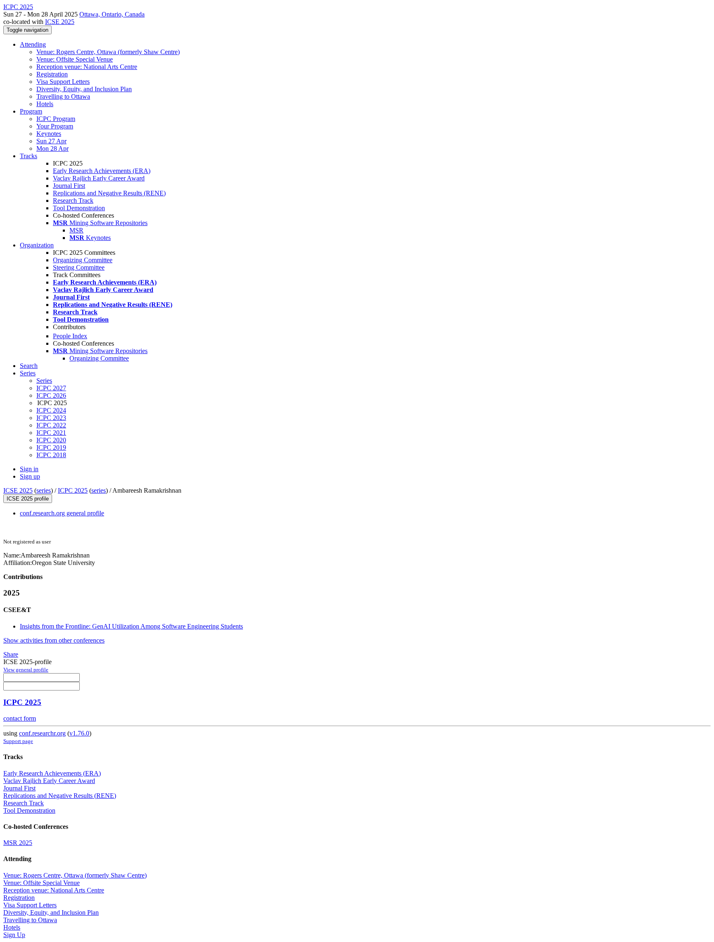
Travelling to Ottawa (63, 96)
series (43, 490)
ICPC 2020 (51, 440)
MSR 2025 (17, 842)
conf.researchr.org (42, 733)
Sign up (30, 476)
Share (10, 654)
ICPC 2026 (51, 395)
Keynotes (48, 133)
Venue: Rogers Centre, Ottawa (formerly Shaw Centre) (108, 51)
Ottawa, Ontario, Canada (112, 14)
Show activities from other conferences (54, 640)
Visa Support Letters (63, 81)
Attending (33, 44)
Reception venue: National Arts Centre (86, 66)
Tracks (28, 155)
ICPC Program (55, 118)
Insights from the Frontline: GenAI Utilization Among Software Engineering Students (131, 626)
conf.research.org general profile (62, 513)
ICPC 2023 (51, 417)
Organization (37, 245)
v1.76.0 (79, 733)
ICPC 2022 (51, 425)
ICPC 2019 (51, 447)
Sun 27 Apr (51, 141)
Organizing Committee (82, 259)
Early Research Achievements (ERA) (101, 170)
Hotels (44, 103)
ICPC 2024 (51, 410)
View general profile (25, 670)
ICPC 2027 (51, 388)
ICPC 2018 (51, 454)
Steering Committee (79, 267)
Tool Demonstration (79, 207)
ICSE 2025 (59, 21)
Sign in (29, 468)
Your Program (54, 126)
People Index (70, 335)
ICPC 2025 (73, 490)
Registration (52, 74)
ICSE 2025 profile (28, 499)
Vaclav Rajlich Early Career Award (99, 178)
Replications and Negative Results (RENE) (109, 193)
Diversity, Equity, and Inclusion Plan (84, 89)
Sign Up (14, 934)
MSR (76, 230)
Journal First (69, 185)
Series (44, 380)
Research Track (73, 200)
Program (31, 111)
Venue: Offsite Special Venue (74, 59)
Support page (18, 741)
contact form (19, 718)
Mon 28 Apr (52, 148)
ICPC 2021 (51, 432)
